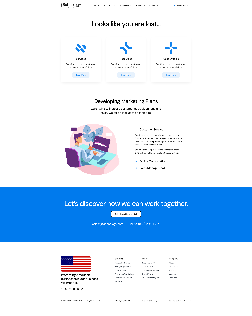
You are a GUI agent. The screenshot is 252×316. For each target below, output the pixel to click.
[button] (159, 130)
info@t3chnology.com (154, 301)
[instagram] (70, 289)
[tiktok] (82, 289)
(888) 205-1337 (148, 224)
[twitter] (66, 289)
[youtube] (74, 289)
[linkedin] (78, 289)
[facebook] (62, 289)
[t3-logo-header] (71, 4)
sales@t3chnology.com (107, 224)
